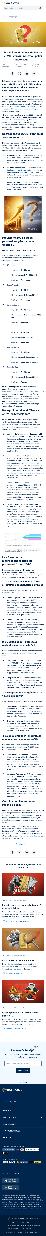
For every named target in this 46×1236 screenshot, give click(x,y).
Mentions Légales (13, 1228)
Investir (11, 921)
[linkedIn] (26, 73)
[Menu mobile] (42, 3)
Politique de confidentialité (31, 1225)
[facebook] (12, 73)
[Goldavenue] (11, 3)
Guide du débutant (22, 921)
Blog (3, 17)
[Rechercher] (40, 8)
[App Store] (10, 1180)
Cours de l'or (23, 844)
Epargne (19, 973)
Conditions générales (13, 1225)
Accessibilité (27, 1228)
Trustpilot (5, 1096)
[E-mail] (33, 73)
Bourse (23, 1029)
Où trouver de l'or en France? (18, 960)
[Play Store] (10, 1187)
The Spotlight (5, 65)
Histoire (12, 973)
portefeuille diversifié (32, 836)
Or (31, 844)
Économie (10, 1029)
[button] (23, 1070)
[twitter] (19, 73)
